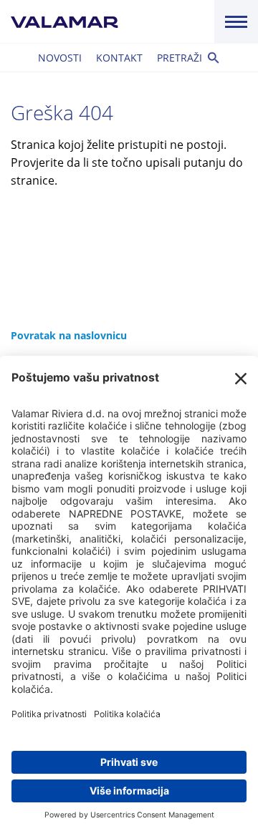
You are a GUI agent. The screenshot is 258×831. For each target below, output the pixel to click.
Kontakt (119, 57)
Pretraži (179, 57)
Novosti (60, 57)
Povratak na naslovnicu (69, 335)
